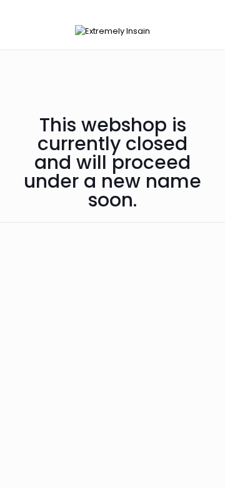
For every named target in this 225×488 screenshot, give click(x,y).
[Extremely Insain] (112, 31)
